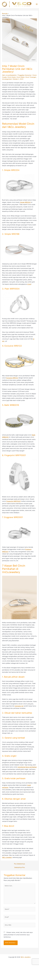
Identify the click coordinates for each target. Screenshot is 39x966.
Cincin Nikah (20, 77)
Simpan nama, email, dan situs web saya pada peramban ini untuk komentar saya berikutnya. (18, 935)
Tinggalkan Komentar (24, 75)
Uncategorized (7, 79)
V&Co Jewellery (26, 957)
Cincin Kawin (11, 77)
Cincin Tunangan (30, 77)
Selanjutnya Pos (19, 867)
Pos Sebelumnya (19, 864)
